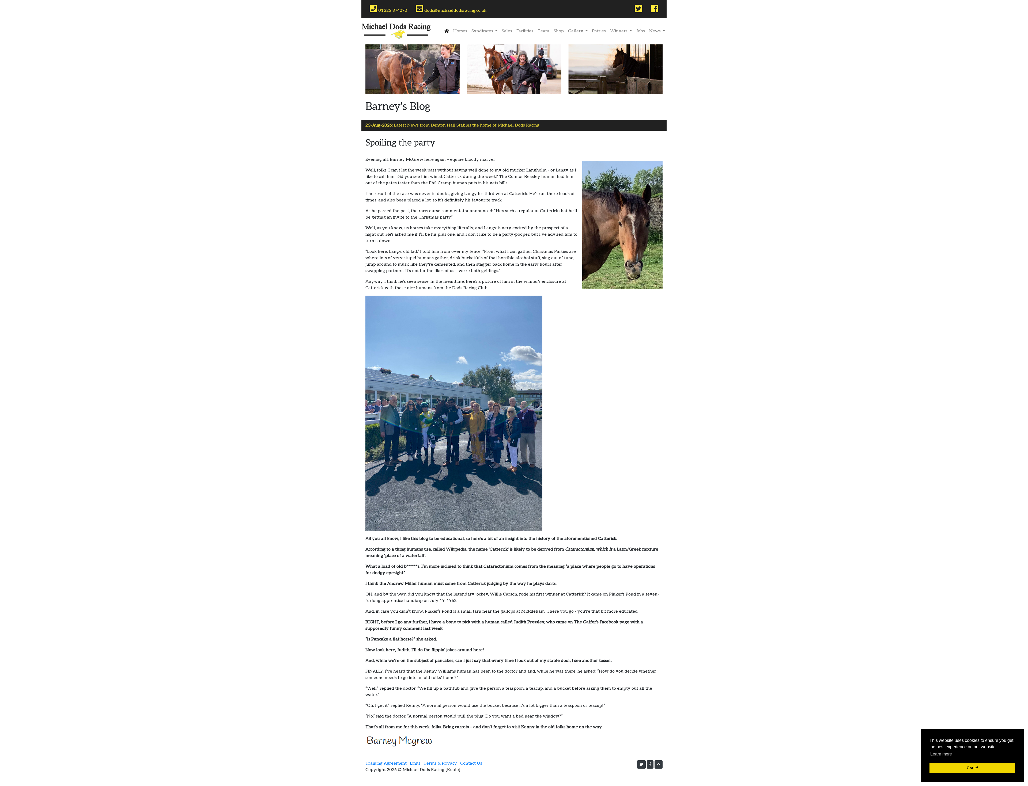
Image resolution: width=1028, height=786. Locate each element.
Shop (559, 31)
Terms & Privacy (440, 763)
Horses (460, 31)
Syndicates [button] (482, 31)
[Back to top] (659, 764)
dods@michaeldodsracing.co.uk (455, 9)
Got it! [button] (972, 768)
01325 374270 (392, 9)
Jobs (640, 31)
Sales (507, 31)
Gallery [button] (576, 31)
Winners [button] (619, 31)
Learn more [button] (941, 754)
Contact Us (471, 763)
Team (543, 31)
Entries (599, 31)
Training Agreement (386, 763)
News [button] (655, 31)
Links (415, 763)
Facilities (524, 31)
